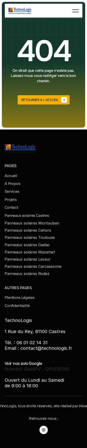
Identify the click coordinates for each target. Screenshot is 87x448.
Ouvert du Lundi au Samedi (34, 380)
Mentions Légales (19, 297)
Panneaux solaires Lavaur (28, 259)
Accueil (11, 175)
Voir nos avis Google (23, 363)
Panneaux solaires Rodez (27, 273)
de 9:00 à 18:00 (21, 385)
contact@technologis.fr (46, 348)
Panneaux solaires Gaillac (27, 245)
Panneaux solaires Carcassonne (33, 266)
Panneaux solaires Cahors (28, 230)
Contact (11, 207)
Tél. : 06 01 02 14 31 (26, 342)
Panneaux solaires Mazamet (30, 252)
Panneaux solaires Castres (27, 215)
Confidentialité (17, 305)
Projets (11, 199)
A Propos (12, 183)
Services (12, 191)
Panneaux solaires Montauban (32, 223)
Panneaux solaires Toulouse (30, 237)
